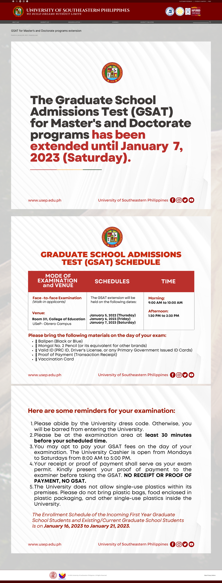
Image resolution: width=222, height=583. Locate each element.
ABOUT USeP (15, 22)
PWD (209, 1)
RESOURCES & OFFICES (74, 22)
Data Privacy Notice (209, 575)
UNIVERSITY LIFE (44, 22)
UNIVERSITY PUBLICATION (147, 22)
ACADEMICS (115, 22)
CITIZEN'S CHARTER (200, 1)
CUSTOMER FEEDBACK (185, 1)
